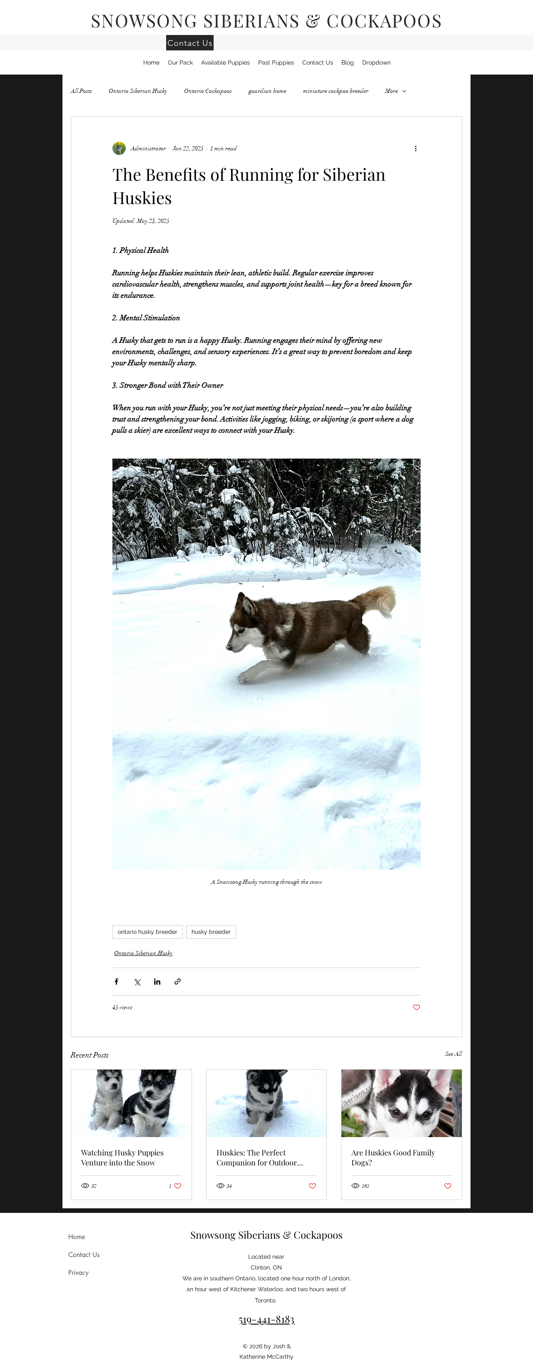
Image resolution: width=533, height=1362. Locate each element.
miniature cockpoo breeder (336, 91)
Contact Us (84, 1254)
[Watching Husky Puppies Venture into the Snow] (131, 1103)
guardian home (267, 91)
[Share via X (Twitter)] (137, 981)
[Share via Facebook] (116, 981)
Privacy (78, 1272)
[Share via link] (178, 981)
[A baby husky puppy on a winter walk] (267, 1103)
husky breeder (211, 931)
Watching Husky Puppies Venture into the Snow (122, 1157)
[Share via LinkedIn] (157, 981)
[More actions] (416, 148)
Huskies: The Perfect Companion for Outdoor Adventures (257, 1157)
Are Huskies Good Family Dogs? (393, 1157)
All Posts (81, 91)
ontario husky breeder (147, 931)
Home (76, 1236)
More (391, 91)
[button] (376, 62)
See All (453, 1054)
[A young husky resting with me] (401, 1103)
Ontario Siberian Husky (138, 91)
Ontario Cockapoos (208, 91)
